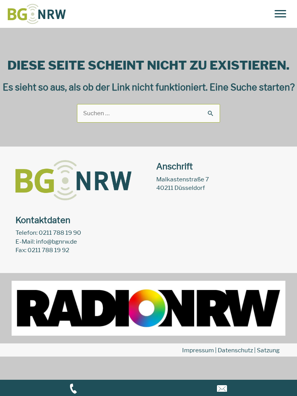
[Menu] (280, 13)
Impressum (198, 350)
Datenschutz (235, 350)
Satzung (268, 350)
